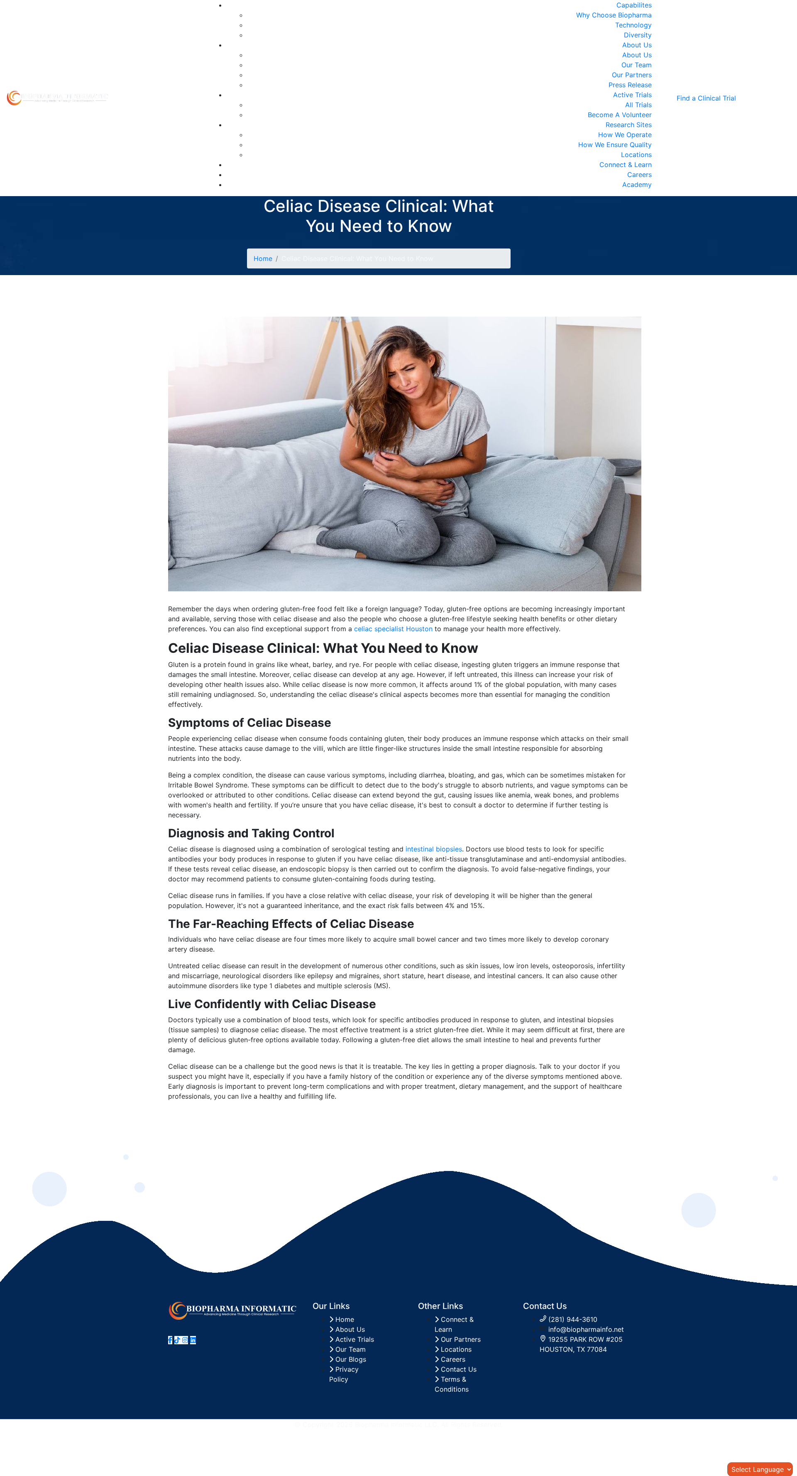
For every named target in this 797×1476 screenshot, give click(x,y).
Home (263, 258)
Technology (633, 25)
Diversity (638, 35)
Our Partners (632, 75)
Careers (639, 174)
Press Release (630, 85)
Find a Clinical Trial (706, 98)
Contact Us (458, 1369)
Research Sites (629, 125)
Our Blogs (349, 1359)
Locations (636, 154)
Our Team (636, 65)
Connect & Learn (625, 164)
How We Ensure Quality (615, 144)
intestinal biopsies (434, 849)
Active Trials (632, 95)
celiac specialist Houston (393, 629)
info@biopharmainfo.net (586, 1329)
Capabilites (634, 5)
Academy (637, 184)
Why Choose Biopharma (614, 15)
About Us (637, 45)
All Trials (638, 105)
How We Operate (625, 134)
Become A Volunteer (620, 115)
